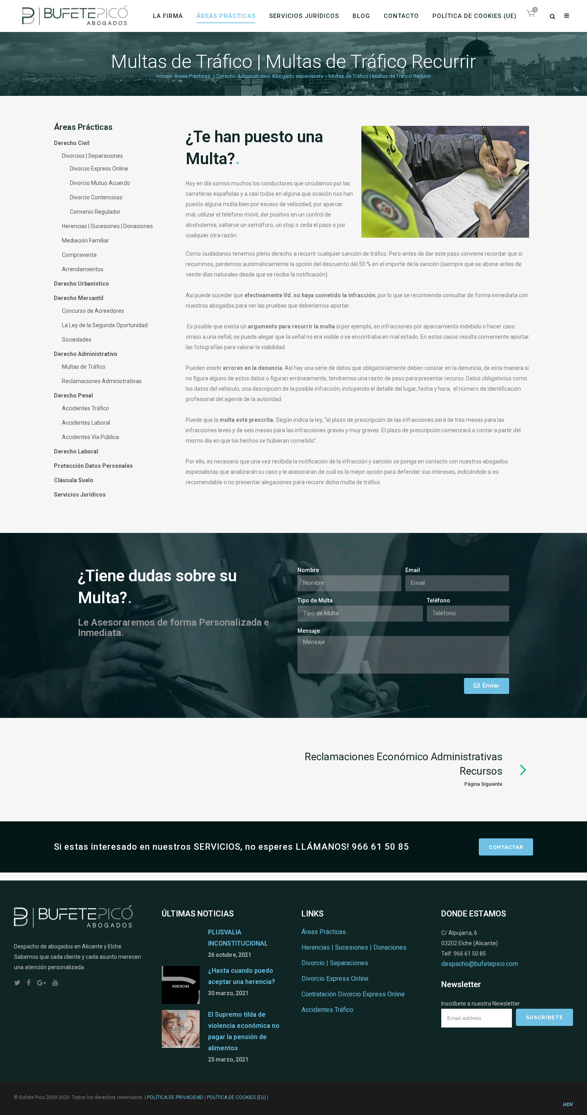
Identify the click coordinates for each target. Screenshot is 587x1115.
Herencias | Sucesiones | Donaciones (107, 226)
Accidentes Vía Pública (90, 437)
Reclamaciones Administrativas (102, 381)
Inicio (163, 76)
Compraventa (79, 255)
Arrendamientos (82, 269)
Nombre (308, 570)
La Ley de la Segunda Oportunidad (105, 325)
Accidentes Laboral (86, 422)
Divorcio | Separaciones (334, 963)
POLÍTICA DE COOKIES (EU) (236, 1097)
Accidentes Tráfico (85, 408)
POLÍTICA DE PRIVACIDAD (175, 1097)
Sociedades (76, 339)
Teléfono (438, 600)
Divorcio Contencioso (96, 197)
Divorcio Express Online (99, 168)
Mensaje (308, 631)
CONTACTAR (506, 847)
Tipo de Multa (315, 600)
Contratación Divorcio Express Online (353, 994)
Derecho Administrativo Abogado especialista (269, 76)
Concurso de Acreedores (93, 311)
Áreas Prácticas (192, 76)
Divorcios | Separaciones (92, 156)
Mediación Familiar (85, 240)
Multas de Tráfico (83, 367)
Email (412, 570)
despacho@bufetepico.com (479, 964)
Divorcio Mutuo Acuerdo (100, 183)
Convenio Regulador (95, 212)
